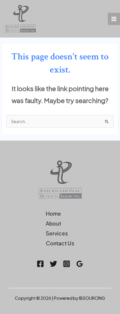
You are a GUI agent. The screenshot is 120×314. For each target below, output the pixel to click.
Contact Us (60, 243)
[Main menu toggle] (114, 19)
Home (53, 213)
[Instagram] (66, 263)
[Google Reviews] (79, 263)
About (53, 223)
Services (57, 233)
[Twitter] (53, 263)
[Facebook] (40, 263)
